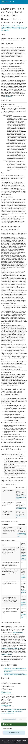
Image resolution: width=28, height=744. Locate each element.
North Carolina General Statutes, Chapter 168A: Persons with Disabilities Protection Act (15, 673)
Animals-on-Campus (21, 27)
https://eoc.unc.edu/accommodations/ (21, 535)
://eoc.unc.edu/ (19, 632)
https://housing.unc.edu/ (23, 577)
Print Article (8, 724)
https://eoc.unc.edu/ (6, 705)
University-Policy (7, 25)
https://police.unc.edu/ (23, 604)
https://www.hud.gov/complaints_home (11, 648)
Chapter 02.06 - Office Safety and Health (15, 709)
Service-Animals (6, 28)
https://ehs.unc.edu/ (23, 592)
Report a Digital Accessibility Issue (15, 742)
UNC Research (9, 96)
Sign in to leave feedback (9, 719)
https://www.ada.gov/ (6, 654)
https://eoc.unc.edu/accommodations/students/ (21, 497)
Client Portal (10, 2)
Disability (6, 30)
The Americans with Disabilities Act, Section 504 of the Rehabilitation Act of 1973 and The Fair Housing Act (15, 670)
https (14, 632)
